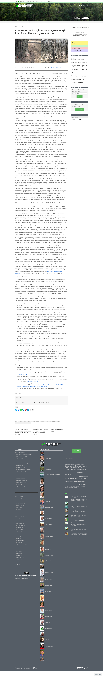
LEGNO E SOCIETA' (77, 50)
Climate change (70, 469)
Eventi (18, 538)
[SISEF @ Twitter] (81, 5)
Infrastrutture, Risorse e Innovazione (23, 476)
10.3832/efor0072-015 (55, 67)
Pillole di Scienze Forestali (78, 45)
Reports (18, 551)
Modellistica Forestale (21, 480)
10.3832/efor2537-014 (22, 374)
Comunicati (19, 527)
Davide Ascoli (19, 36)
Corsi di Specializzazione (21, 536)
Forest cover (78, 471)
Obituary (18, 542)
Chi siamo (55, 22)
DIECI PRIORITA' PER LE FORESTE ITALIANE (79, 43)
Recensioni (19, 549)
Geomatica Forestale (20, 471)
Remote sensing (75, 484)
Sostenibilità (75, 486)
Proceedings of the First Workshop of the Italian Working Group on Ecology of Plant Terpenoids (40, 431)
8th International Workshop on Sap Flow (79, 493)
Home (16, 1)
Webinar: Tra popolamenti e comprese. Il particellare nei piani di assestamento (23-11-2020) (23, 431)
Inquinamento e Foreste (21, 478)
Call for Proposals (20, 525)
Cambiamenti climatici (79, 466)
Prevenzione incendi (78, 482)
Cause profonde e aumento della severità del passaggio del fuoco (28, 421)
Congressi (43, 1)
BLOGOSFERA (19, 505)
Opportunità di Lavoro (21, 544)
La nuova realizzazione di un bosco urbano (79, 502)
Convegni (18, 531)
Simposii (18, 555)
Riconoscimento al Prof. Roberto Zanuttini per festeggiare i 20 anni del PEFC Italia (78, 524)
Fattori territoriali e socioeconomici (45, 421)
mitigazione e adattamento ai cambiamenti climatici (73, 479)
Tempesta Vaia (68, 487)
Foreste (82, 471)
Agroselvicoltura (83, 464)
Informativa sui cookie (24, 674)
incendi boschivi (84, 476)
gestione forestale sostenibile (76, 474)
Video (17, 564)
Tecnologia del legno (81, 486)
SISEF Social (32, 22)
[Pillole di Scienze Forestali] (87, 5)
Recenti (17, 493)
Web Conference (20, 557)
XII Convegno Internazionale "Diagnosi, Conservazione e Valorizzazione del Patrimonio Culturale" (79, 511)
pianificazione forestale (78, 481)
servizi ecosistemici (69, 486)
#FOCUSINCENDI (76, 48)
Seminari (18, 553)
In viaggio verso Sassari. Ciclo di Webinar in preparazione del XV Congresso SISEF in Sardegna (78, 81)
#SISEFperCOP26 (20, 503)
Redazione (50, 1)
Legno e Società (20, 511)
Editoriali (19, 26)
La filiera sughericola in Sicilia (56, 429)
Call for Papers (19, 523)
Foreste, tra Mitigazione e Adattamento (24, 469)
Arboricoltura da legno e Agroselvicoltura (24, 454)
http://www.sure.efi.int (32, 381)
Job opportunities (83, 478)
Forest (74, 471)
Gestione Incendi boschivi (21, 473)
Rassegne (18, 546)
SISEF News (18, 516)
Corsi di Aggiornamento (21, 533)
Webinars (19, 559)
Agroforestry (78, 464)
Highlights (19, 509)
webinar (78, 487)
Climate (83, 467)
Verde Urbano (19, 491)
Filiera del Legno (20, 467)
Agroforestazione (73, 464)
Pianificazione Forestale (21, 482)
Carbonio (80, 467)
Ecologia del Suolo (20, 465)
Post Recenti (17, 22)
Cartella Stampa (48, 22)
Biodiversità (68, 466)
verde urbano (74, 487)
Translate (80, 119)
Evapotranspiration (70, 471)
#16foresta (19, 498)
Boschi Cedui (19, 458)
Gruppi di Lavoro (30, 1)
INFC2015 (78, 478)
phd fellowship (71, 481)
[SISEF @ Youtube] (83, 5)
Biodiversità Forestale (21, 456)
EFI (66, 471)
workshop (81, 487)
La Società (22, 1)
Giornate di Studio (20, 540)
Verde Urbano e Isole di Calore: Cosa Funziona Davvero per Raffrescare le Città (79, 71)
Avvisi (18, 518)
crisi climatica (83, 469)
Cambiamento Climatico (72, 467)
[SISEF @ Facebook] (79, 5)
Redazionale (18, 496)
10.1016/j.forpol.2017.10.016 (60, 390)
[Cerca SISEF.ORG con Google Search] (85, 5)
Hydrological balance (72, 476)
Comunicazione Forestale (21, 463)
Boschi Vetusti (19, 460)
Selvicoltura (19, 484)
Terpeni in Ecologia (20, 486)
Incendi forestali (70, 478)
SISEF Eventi (40, 22)
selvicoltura (82, 484)
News (37, 1)
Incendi (78, 476)
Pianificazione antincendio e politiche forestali (23, 423)
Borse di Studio (19, 521)
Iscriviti (79, 96)
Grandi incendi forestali (56, 421)
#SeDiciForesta (68, 464)
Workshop (19, 561)
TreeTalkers (19, 488)
